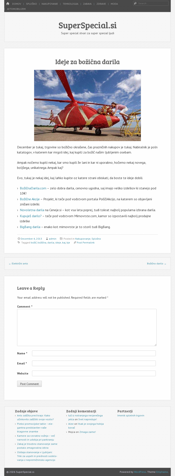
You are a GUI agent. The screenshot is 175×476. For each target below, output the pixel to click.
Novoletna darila (32, 210)
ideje (58, 242)
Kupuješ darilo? (31, 216)
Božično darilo (156, 263)
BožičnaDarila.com (33, 188)
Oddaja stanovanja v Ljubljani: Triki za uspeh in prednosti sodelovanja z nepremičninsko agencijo (37, 456)
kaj (64, 242)
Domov (16, 3)
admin (52, 238)
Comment (24, 306)
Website (22, 373)
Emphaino (162, 471)
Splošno (31, 3)
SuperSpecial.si (87, 25)
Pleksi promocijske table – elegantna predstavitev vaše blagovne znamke (35, 427)
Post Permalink (86, 242)
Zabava (87, 3)
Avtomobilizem (16, 8)
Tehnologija (70, 3)
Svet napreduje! (87, 419)
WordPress (140, 471)
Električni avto (18, 263)
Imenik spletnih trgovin (130, 415)
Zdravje (101, 3)
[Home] (7, 4)
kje (68, 242)
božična (42, 242)
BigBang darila (30, 227)
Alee (71, 423)
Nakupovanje (50, 3)
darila (50, 242)
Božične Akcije (30, 199)
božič (33, 242)
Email (22, 363)
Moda (114, 3)
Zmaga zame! (87, 431)
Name (22, 353)
